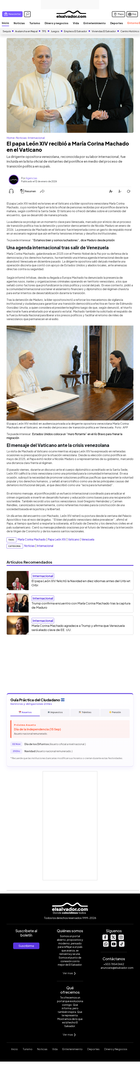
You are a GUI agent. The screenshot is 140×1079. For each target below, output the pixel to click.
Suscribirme (26, 946)
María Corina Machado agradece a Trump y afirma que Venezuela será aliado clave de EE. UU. (78, 628)
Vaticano (73, 539)
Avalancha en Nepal (26, 31)
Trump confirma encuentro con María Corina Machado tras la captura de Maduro (81, 605)
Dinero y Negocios (115, 1049)
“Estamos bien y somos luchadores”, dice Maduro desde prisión (73, 240)
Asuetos (26, 712)
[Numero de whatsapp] (106, 945)
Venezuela (87, 539)
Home (11, 137)
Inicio (5, 23)
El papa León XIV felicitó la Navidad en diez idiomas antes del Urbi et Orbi (81, 583)
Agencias (31, 178)
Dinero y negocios (56, 23)
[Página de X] (113, 939)
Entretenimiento (94, 23)
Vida (76, 23)
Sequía (7, 31)
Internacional (36, 137)
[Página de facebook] (105, 939)
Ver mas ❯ (69, 973)
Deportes (116, 23)
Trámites (86, 712)
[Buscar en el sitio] (27, 14)
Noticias (19, 23)
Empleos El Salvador (75, 31)
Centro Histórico (129, 31)
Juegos (55, 31)
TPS (44, 31)
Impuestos (56, 712)
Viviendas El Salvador (104, 31)
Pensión (116, 712)
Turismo (34, 23)
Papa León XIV (57, 539)
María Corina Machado (32, 539)
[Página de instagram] (121, 939)
